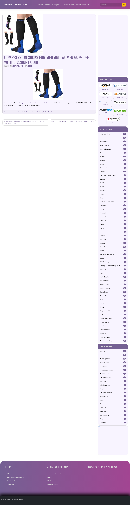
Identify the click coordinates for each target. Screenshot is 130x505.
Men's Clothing (112, 277)
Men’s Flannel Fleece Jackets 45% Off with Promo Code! (71, 121)
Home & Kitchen (112, 247)
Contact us (10, 484)
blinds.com (112, 366)
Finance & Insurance (112, 217)
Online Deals (47, 112)
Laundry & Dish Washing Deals (112, 266)
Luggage (112, 269)
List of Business (52, 484)
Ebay (112, 198)
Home (40, 5)
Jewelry (112, 258)
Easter (112, 194)
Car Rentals (112, 168)
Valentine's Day (112, 337)
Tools (112, 314)
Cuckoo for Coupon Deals (15, 4)
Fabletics (112, 423)
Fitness (112, 224)
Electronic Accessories (112, 202)
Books (112, 164)
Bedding (112, 160)
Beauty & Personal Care (27, 112)
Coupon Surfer (112, 419)
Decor (112, 187)
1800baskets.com (112, 377)
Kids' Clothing (112, 262)
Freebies (112, 235)
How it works (11, 481)
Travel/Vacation (112, 330)
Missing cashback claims (15, 477)
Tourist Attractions (112, 318)
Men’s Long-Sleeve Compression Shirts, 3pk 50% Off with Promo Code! (24, 122)
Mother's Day (112, 284)
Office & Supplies (112, 288)
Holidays (112, 243)
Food (112, 232)
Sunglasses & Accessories (112, 311)
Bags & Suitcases (112, 149)
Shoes (112, 307)
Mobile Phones (112, 281)
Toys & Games (112, 322)
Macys (112, 273)
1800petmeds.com (112, 392)
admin (30, 66)
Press (49, 477)
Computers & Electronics (112, 175)
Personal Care (112, 296)
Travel (112, 326)
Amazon (14, 112)
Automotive (112, 141)
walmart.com (112, 362)
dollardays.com (112, 359)
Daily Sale (112, 179)
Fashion (112, 209)
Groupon (112, 239)
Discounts (112, 190)
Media (49, 481)
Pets (112, 299)
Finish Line (112, 220)
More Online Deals (82, 5)
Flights (112, 228)
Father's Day (112, 213)
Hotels (112, 251)
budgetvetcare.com (112, 370)
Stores (47, 5)
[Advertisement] (113, 45)
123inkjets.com (112, 385)
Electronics (112, 205)
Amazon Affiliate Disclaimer (57, 474)
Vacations (112, 333)
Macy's (112, 389)
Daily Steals (112, 411)
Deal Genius (112, 183)
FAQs (8, 474)
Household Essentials (112, 254)
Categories (56, 5)
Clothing (40, 112)
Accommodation (112, 134)
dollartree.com (112, 374)
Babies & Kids (112, 145)
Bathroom (112, 153)
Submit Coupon (68, 5)
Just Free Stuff (112, 415)
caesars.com (112, 355)
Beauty (112, 156)
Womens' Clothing (112, 341)
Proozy (112, 303)
